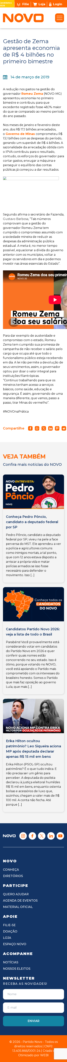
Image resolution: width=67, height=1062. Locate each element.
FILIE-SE (9, 925)
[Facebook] (32, 836)
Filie (25, 4)
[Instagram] (23, 836)
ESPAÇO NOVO (14, 944)
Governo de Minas (20, 134)
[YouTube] (60, 836)
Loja (42, 4)
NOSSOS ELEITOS (16, 968)
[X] (41, 836)
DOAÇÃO (10, 931)
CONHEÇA (11, 869)
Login (57, 4)
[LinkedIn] (51, 836)
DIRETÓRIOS (13, 876)
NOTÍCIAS (10, 962)
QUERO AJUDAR (16, 894)
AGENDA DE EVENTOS (20, 900)
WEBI (44, 1055)
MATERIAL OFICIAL (18, 907)
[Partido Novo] (9, 835)
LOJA (7, 938)
